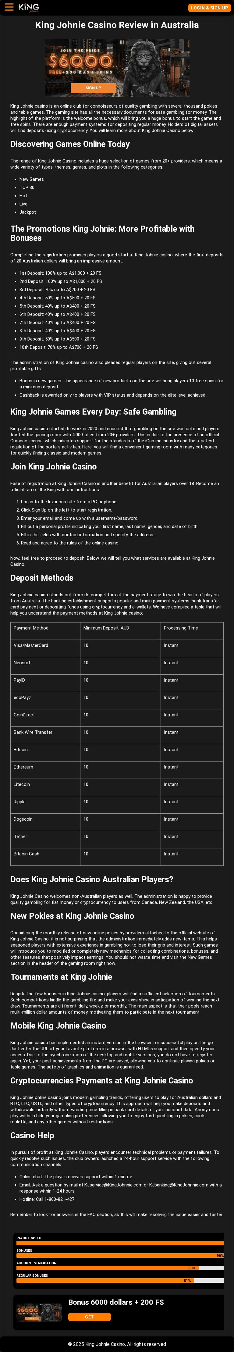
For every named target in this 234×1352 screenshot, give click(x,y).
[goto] (29, 10)
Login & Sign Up (209, 7)
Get (89, 1317)
